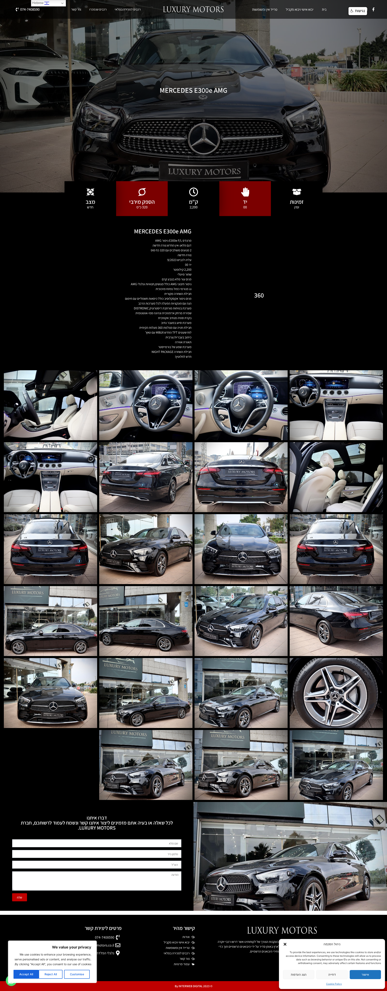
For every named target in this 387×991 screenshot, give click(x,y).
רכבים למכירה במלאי (128, 9)
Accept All (26, 974)
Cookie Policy (334, 983)
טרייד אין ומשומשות (264, 9)
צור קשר (76, 9)
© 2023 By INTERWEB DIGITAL (193, 986)
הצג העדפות (299, 974)
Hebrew (38, 3)
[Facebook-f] (373, 9)
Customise (77, 974)
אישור (365, 974)
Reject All (51, 974)
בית (324, 9)
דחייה (332, 974)
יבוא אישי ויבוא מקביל (299, 9)
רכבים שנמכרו (98, 9)
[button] (285, 944)
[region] (52, 962)
